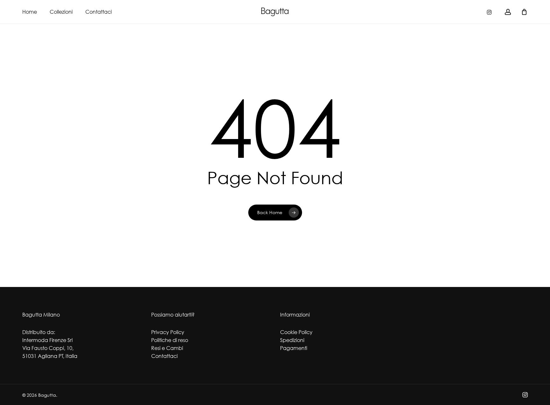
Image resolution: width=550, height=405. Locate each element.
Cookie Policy (296, 332)
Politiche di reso (169, 340)
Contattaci (164, 356)
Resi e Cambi (167, 348)
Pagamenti (293, 348)
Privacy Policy (167, 332)
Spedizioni (292, 340)
